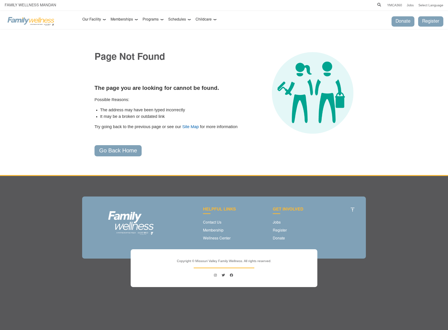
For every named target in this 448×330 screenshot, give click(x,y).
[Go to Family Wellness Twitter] (223, 275)
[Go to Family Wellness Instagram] (216, 275)
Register (430, 21)
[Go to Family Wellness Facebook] (231, 275)
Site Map (190, 126)
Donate (403, 21)
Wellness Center (217, 238)
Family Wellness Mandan (30, 5)
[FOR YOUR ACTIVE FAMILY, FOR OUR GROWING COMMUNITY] (31, 21)
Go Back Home (118, 150)
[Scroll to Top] (352, 209)
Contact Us (212, 223)
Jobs (410, 5)
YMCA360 (394, 5)
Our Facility (92, 19)
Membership (213, 230)
